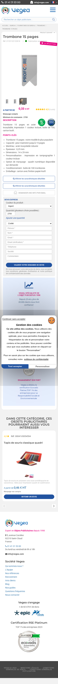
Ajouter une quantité (15, 218)
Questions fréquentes (15, 591)
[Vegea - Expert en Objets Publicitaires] (15, 13)
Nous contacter (12, 595)
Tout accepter (15, 366)
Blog (7, 584)
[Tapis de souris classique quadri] (29, 458)
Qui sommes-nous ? (14, 566)
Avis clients (10, 580)
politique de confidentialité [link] (36, 359)
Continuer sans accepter (13, 319)
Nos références (12, 573)
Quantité (10, 210)
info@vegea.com (41, 2)
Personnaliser (43, 366)
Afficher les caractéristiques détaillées (30, 179)
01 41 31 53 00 (14, 546)
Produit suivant (46, 32)
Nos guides (10, 587)
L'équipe (9, 570)
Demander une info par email (32, 193)
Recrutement (11, 577)
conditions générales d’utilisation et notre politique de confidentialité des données (29, 272)
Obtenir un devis (29, 497)
